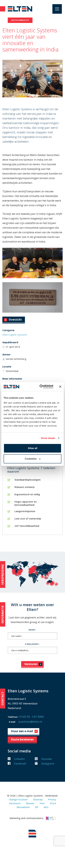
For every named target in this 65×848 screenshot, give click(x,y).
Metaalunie (23, 807)
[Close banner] (60, 386)
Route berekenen (22, 739)
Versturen (30, 664)
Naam (32, 629)
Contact (2, 698)
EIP (36, 807)
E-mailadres (32, 644)
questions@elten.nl (30, 721)
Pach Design (51, 818)
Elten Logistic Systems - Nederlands (20, 9)
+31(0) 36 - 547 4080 (31, 716)
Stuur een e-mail (22, 731)
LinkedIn (19, 759)
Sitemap (38, 799)
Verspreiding (2, 574)
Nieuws (30, 803)
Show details (48, 438)
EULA (53, 803)
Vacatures (15, 803)
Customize (31, 458)
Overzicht (15, 319)
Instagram (47, 763)
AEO (46, 807)
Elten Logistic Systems (14, 334)
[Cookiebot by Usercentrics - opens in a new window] (40, 386)
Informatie (2, 614)
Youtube (46, 759)
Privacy (52, 799)
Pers (42, 803)
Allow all (32, 448)
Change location (18, 799)
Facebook (19, 763)
